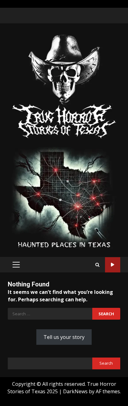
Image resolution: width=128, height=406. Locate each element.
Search (106, 363)
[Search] (97, 265)
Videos (112, 264)
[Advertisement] (64, 197)
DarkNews (75, 391)
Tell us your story (64, 337)
